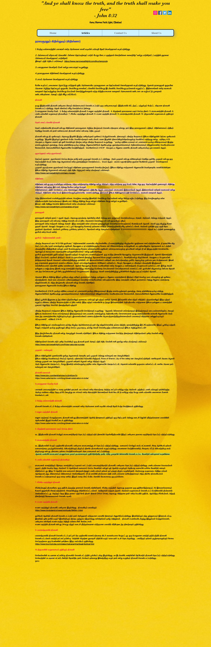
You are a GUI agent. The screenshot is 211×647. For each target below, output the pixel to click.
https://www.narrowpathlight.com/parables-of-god (56, 207)
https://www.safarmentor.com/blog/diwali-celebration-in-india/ (62, 378)
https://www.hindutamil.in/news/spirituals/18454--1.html (59, 510)
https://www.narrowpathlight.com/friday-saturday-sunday (60, 344)
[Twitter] (165, 13)
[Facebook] (160, 13)
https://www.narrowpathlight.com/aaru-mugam (55, 173)
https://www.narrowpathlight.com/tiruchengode (86, 61)
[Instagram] (155, 13)
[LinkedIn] (170, 13)
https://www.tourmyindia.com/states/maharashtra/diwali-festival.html (64, 544)
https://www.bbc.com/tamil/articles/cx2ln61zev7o (56, 375)
